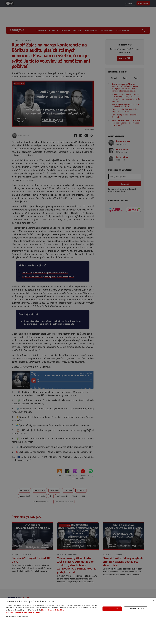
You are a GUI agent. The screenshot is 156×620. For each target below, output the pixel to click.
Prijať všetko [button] (112, 609)
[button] (52, 612)
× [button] (153, 600)
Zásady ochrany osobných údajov (53, 610)
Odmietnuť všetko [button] (136, 609)
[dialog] (78, 609)
